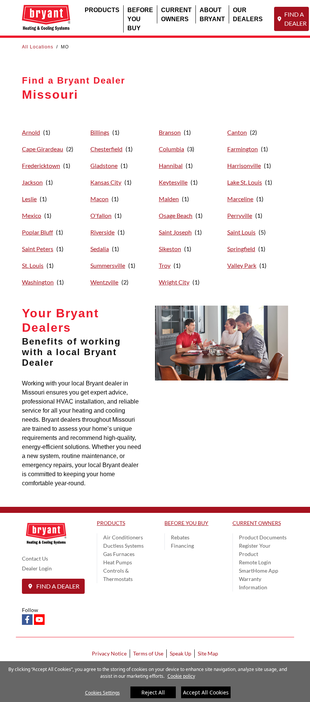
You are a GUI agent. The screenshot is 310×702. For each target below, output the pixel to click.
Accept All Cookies (206, 692)
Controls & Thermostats (118, 574)
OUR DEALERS (248, 14)
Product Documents (263, 537)
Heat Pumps (117, 562)
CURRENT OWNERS (176, 14)
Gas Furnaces (119, 554)
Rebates (180, 537)
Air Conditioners (123, 537)
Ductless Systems (123, 545)
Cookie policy (181, 676)
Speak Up (180, 653)
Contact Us (35, 558)
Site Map (208, 653)
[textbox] (83, 433)
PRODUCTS (102, 9)
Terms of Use (148, 653)
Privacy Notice (109, 653)
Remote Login (255, 562)
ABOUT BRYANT (212, 14)
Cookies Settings (102, 693)
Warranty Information (253, 583)
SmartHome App (258, 570)
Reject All (153, 692)
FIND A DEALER (295, 19)
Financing (182, 545)
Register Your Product (255, 549)
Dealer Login (37, 568)
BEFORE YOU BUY (140, 18)
